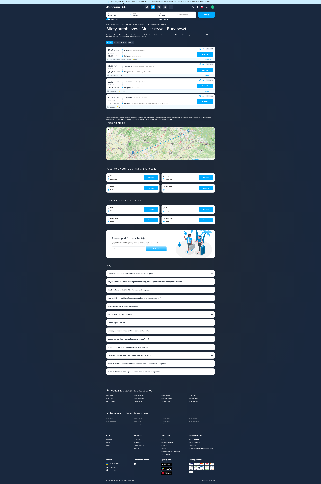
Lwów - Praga (192, 395)
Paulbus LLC (114, 91)
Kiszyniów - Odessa (167, 398)
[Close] (212, 2)
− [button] (108, 132)
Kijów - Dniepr (137, 421)
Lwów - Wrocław (110, 401)
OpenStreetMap (205, 159)
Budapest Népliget (137, 56)
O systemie (109, 439)
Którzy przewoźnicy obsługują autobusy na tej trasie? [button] (129, 347)
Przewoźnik (137, 439)
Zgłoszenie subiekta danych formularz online (201, 448)
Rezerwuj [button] (151, 177)
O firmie (108, 442)
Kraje (163, 439)
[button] (171, 7)
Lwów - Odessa (193, 418)
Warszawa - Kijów (139, 401)
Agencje (164, 448)
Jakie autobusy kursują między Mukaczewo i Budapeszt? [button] (129, 355)
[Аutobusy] (153, 7)
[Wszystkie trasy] (147, 7)
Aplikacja (136, 448)
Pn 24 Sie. (123, 42)
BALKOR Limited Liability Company (120, 59)
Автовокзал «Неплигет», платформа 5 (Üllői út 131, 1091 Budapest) (150, 103)
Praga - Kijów (109, 395)
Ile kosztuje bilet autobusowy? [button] (120, 314)
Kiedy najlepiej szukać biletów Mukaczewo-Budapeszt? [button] (129, 290)
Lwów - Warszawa (139, 398)
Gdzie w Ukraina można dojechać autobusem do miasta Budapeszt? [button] (133, 372)
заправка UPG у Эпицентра (140, 97)
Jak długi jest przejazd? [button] (117, 323)
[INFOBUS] (113, 7)
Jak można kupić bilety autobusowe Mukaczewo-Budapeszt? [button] (131, 273)
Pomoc (108, 445)
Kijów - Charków (110, 424)
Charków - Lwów (193, 398)
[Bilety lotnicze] (165, 7)
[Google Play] (125, 7)
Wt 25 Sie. (130, 42)
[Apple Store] (123, 7)
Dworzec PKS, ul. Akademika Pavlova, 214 (143, 66)
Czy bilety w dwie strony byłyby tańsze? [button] (123, 306)
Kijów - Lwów (109, 418)
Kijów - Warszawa (139, 395)
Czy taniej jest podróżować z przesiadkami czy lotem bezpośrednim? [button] (134, 298)
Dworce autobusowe (167, 442)
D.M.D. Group (114, 75)
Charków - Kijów (138, 424)
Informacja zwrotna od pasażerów (171, 451)
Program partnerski (139, 445)
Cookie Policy (192, 445)
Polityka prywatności (194, 442)
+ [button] (108, 129)
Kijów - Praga (109, 398)
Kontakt (109, 460)
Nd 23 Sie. (116, 42)
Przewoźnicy (165, 445)
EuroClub (113, 107)
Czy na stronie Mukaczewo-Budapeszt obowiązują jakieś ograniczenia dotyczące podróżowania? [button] (145, 282)
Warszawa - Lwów (166, 401)
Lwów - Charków (193, 401)
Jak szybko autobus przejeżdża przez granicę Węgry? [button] (128, 339)
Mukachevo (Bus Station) (139, 50)
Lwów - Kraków (166, 395)
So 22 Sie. (109, 42)
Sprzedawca (137, 442)
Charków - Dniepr (166, 418)
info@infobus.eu (114, 467)
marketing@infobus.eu (115, 470)
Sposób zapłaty (166, 454)
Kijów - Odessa (138, 418)
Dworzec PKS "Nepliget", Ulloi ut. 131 (141, 72)
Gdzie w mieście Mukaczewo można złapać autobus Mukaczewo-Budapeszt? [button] (137, 363)
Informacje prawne (194, 439)
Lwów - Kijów (165, 424)
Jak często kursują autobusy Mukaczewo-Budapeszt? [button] (128, 331)
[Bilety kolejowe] (159, 7)
